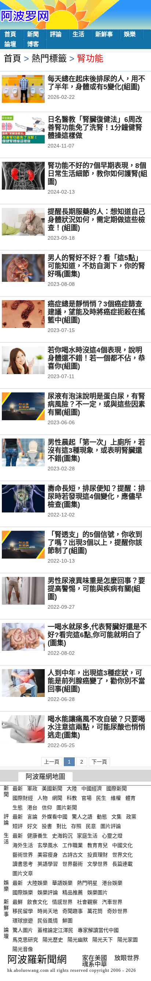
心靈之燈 (112, 836)
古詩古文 (72, 854)
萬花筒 (95, 911)
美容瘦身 (47, 854)
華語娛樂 (62, 883)
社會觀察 (87, 901)
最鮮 (17, 901)
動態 (102, 817)
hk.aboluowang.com (28, 970)
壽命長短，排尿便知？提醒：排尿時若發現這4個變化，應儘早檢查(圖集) (96, 496)
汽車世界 (112, 901)
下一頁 (99, 762)
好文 (32, 826)
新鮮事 (104, 34)
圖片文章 (22, 873)
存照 (76, 826)
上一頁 (51, 762)
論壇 (10, 44)
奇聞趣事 (72, 911)
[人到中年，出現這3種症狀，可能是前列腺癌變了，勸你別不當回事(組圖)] (33, 683)
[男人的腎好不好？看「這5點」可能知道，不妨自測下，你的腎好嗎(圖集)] (33, 268)
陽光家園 (127, 940)
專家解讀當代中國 (98, 930)
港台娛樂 (112, 883)
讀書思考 (22, 864)
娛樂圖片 (97, 892)
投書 (47, 826)
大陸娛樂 (37, 883)
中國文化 (122, 845)
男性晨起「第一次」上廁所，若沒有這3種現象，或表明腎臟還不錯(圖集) (96, 450)
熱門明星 (87, 883)
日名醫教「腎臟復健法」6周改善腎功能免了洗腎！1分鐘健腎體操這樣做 (95, 127)
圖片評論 (110, 826)
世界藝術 (72, 864)
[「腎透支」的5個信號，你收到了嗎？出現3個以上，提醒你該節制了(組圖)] (33, 545)
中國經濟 (91, 788)
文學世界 (97, 864)
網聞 (57, 798)
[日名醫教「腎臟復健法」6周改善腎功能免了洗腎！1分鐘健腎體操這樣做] (33, 130)
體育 (130, 798)
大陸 (72, 788)
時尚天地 (47, 911)
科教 (72, 798)
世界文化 (122, 854)
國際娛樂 (22, 892)
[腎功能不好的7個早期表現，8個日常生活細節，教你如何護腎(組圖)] (33, 176)
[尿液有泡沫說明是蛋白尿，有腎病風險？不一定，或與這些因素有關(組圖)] (33, 407)
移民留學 (22, 911)
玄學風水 (47, 845)
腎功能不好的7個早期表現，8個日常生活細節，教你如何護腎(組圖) (97, 174)
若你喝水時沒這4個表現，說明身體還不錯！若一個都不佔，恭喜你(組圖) (96, 358)
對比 (61, 826)
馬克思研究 (25, 940)
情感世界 (62, 901)
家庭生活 (87, 836)
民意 (91, 826)
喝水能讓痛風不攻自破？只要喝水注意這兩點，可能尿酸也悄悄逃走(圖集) (96, 727)
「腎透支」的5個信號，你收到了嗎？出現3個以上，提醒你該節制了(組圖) (95, 543)
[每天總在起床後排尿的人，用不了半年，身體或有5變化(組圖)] (33, 89)
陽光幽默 (77, 940)
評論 (56, 34)
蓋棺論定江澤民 (55, 930)
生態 (17, 807)
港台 (32, 807)
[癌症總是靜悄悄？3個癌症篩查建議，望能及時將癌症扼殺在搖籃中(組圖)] (33, 314)
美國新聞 (52, 788)
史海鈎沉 (62, 836)
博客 (33, 44)
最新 (17, 788)
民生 (101, 798)
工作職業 (72, 845)
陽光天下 (102, 940)
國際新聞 (116, 788)
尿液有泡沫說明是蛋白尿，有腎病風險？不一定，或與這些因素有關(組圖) (96, 404)
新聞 (33, 34)
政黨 (131, 817)
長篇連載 (122, 864)
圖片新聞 (66, 807)
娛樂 (130, 34)
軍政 (32, 788)
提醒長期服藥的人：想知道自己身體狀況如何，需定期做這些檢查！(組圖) (96, 220)
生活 (78, 34)
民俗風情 (47, 921)
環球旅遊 (22, 921)
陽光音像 (22, 949)
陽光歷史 (53, 940)
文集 (116, 817)
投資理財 (97, 854)
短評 (17, 826)
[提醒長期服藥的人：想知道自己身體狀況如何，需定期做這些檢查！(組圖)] (33, 222)
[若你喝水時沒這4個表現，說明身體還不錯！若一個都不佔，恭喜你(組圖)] (33, 361)
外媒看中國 (54, 817)
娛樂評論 (47, 892)
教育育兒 (97, 845)
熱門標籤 (49, 58)
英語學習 (47, 864)
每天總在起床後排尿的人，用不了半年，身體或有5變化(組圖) (96, 83)
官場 (86, 798)
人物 (42, 798)
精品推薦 (72, 892)
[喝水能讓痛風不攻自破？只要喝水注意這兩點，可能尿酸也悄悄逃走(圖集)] (33, 730)
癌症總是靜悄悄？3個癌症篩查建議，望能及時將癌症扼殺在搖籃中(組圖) (96, 312)
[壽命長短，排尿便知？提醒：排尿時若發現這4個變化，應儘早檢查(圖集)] (33, 499)
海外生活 (22, 845)
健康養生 (37, 836)
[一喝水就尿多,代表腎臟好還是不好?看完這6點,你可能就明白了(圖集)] (33, 637)
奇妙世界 (117, 911)
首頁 (10, 34)
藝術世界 (22, 854)
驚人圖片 (22, 930)
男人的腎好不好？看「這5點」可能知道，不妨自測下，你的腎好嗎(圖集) (96, 266)
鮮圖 (67, 921)
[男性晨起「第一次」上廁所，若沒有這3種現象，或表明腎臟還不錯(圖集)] (33, 453)
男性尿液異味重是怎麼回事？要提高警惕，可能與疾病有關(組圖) (96, 589)
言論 (32, 817)
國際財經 (22, 798)
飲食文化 (37, 901)
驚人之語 (82, 817)
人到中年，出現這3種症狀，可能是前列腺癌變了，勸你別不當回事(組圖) (96, 681)
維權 (116, 798)
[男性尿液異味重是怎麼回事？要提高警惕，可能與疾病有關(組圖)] (33, 591)
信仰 (47, 807)
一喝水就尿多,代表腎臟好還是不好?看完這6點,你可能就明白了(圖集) (97, 635)
